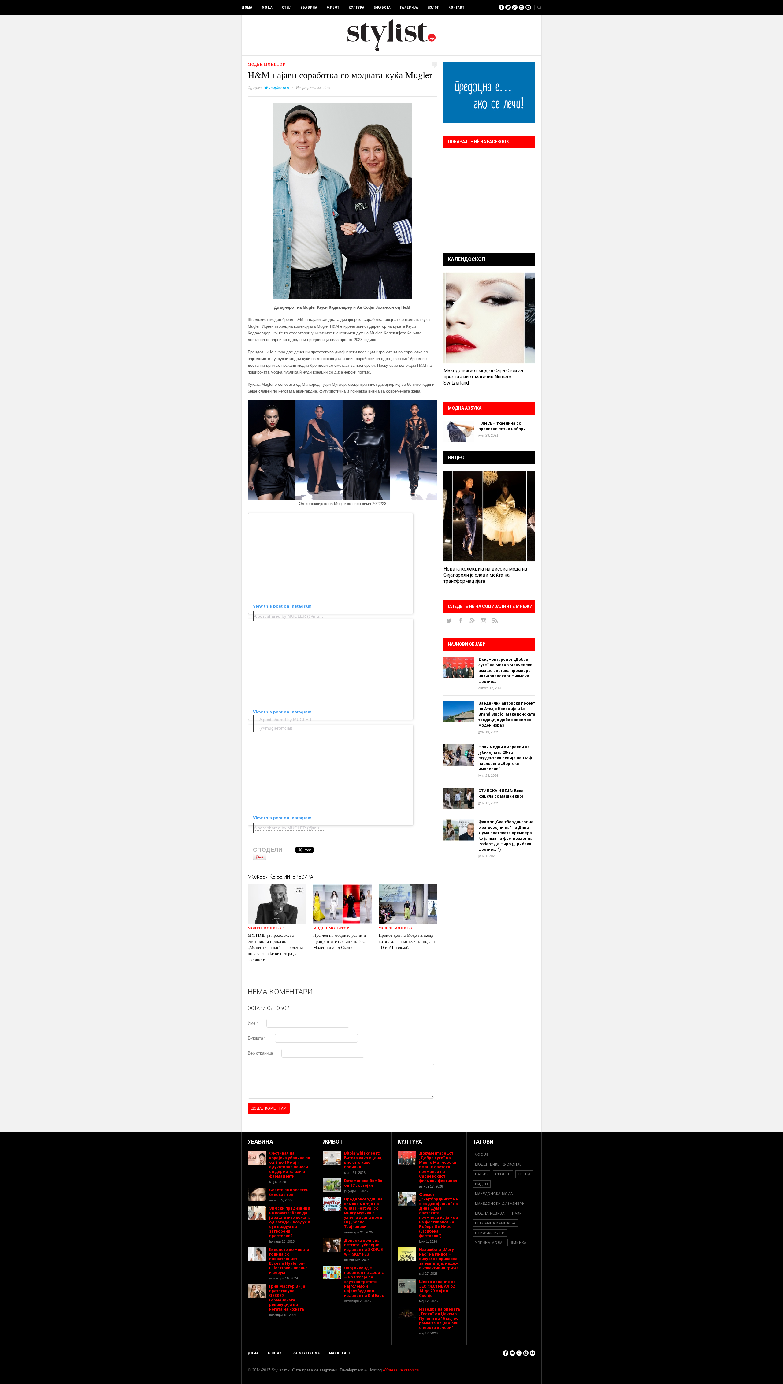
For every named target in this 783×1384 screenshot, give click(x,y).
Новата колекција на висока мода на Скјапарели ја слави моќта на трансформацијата (485, 575)
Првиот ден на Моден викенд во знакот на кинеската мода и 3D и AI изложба (407, 941)
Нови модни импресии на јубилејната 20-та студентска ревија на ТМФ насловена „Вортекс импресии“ (505, 758)
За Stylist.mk (306, 1353)
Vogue (482, 1154)
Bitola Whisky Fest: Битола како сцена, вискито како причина (363, 1160)
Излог (433, 7)
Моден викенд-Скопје (498, 1164)
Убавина (309, 7)
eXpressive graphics (401, 1370)
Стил (286, 7)
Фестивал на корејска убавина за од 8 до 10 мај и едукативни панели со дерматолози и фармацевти (289, 1164)
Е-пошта (256, 1038)
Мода (267, 7)
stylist (257, 87)
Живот (333, 7)
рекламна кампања (495, 1223)
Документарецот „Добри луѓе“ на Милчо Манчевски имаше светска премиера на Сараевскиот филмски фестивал (505, 670)
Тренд (524, 1174)
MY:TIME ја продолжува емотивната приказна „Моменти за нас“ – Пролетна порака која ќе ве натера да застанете (275, 947)
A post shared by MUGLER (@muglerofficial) (297, 616)
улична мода (489, 1242)
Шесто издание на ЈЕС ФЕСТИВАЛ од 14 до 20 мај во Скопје (437, 1288)
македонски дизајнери (500, 1203)
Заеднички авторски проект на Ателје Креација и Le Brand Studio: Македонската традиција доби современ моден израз (506, 714)
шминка (518, 1242)
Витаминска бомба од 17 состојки (363, 1183)
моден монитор (266, 64)
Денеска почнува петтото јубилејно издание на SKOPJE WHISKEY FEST (363, 1247)
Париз (481, 1174)
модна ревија (490, 1213)
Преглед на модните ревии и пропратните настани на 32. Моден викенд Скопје (339, 941)
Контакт (456, 7)
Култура (357, 7)
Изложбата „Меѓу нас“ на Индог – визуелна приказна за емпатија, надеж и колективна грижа (439, 1258)
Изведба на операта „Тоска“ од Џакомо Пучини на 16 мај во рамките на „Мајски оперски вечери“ (439, 1318)
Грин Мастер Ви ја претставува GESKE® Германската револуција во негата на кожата (287, 1297)
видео (481, 1184)
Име (253, 1023)
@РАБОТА (382, 7)
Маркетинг (340, 1353)
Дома (247, 7)
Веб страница (260, 1053)
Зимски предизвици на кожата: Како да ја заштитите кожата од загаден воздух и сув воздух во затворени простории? (289, 1222)
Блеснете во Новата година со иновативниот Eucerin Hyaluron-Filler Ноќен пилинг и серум (289, 1261)
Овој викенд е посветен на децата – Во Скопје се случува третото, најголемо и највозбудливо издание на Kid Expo (364, 1282)
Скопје (502, 1174)
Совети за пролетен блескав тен (289, 1192)
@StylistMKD (279, 87)
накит (518, 1213)
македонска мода (494, 1194)
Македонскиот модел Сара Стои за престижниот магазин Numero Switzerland (483, 377)
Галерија (409, 7)
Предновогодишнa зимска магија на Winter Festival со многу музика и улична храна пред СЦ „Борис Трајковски (363, 1213)
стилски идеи (490, 1233)
